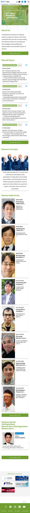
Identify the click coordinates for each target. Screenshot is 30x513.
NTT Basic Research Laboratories (16, 4)
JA (17, 2)
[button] (0, 445)
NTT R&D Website (5, 4)
